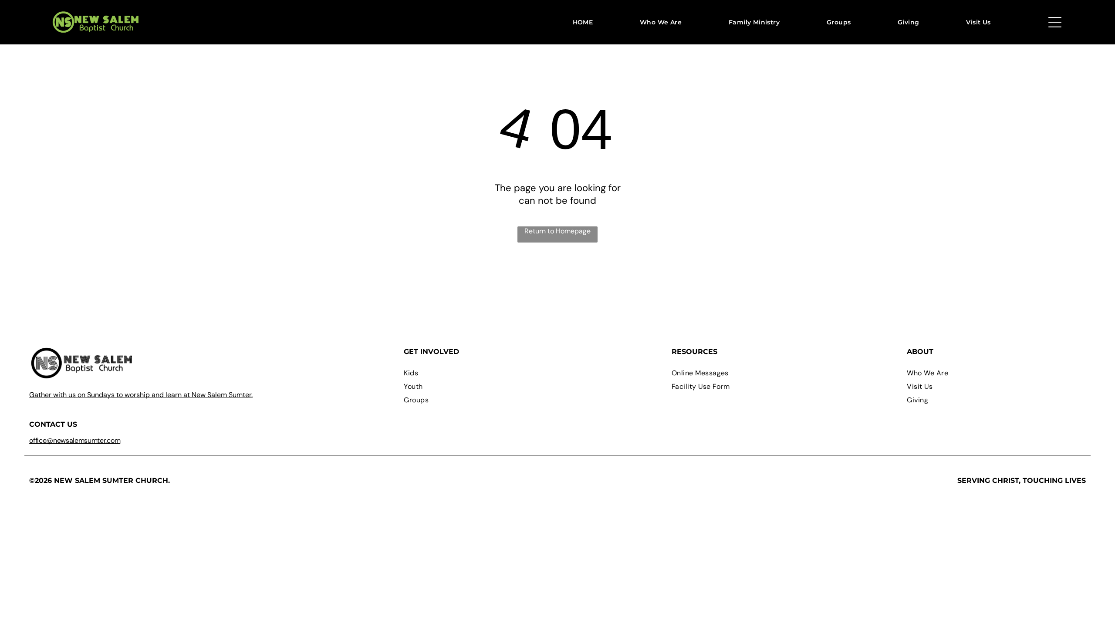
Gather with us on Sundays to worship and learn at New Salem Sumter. (141, 394)
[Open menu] (1055, 22)
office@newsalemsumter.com (74, 440)
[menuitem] (583, 22)
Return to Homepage (557, 231)
